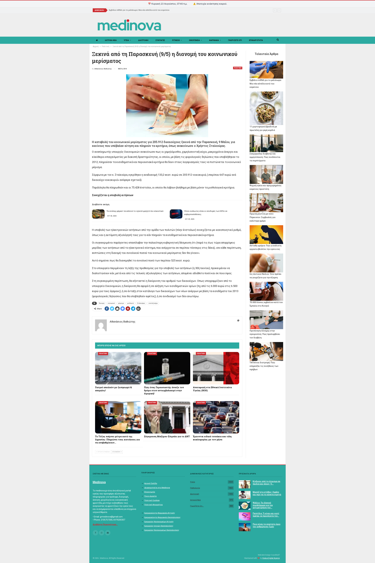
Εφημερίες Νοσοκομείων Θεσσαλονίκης (161, 530)
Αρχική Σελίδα (150, 483)
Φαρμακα (214, 40)
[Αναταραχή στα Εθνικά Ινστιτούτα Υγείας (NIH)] (216, 368)
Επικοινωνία (149, 492)
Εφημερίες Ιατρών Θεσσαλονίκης (158, 526)
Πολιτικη (237, 68)
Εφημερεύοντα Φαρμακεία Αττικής (159, 513)
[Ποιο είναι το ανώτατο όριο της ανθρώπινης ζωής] (244, 527)
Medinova (99, 482)
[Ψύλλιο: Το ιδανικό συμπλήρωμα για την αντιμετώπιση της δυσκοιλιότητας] (244, 506)
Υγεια (126, 40)
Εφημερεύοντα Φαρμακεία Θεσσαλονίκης (162, 517)
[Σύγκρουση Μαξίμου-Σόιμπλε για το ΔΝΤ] (167, 417)
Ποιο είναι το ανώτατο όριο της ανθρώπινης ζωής (266, 525)
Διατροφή (194, 494)
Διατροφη (143, 40)
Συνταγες (160, 40)
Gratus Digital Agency (271, 558)
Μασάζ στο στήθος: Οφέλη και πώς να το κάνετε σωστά (267, 493)
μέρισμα (121, 303)
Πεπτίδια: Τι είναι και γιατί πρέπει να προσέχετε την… (266, 514)
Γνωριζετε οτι (235, 40)
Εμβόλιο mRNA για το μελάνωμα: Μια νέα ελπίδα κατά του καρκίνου (139, 10)
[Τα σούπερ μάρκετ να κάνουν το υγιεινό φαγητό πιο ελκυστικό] (98, 214)
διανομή (101, 303)
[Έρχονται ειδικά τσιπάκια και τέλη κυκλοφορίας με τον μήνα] (216, 417)
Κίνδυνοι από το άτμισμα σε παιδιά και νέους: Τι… (266, 482)
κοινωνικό (111, 303)
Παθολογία (195, 488)
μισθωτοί (130, 303)
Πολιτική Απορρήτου (153, 505)
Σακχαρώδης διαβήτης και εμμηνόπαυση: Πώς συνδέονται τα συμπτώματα (265, 157)
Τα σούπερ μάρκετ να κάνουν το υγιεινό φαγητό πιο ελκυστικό (134, 211)
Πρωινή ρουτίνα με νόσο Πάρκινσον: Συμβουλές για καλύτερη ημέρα (262, 217)
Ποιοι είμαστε (150, 496)
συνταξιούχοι (153, 303)
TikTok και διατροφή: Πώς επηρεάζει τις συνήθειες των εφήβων (264, 366)
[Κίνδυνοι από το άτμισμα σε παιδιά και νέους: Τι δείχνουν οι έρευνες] (244, 484)
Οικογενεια (194, 40)
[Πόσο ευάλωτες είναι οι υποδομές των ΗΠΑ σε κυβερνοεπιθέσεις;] (176, 214)
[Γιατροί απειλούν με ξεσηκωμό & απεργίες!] (118, 368)
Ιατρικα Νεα (111, 40)
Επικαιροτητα (256, 40)
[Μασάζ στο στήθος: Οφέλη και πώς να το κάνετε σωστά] (244, 495)
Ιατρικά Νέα (195, 500)
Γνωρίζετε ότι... (197, 506)
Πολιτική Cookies (152, 500)
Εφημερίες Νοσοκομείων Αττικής (159, 522)
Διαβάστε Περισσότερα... (105, 524)
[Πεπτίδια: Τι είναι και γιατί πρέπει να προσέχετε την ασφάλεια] (244, 516)
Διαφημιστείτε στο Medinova (157, 488)
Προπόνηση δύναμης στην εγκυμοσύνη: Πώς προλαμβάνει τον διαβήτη (265, 334)
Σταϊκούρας (141, 303)
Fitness (176, 40)
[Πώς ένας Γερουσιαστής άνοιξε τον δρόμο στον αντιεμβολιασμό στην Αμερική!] (167, 368)
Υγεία (192, 482)
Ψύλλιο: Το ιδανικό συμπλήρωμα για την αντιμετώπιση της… (263, 505)
